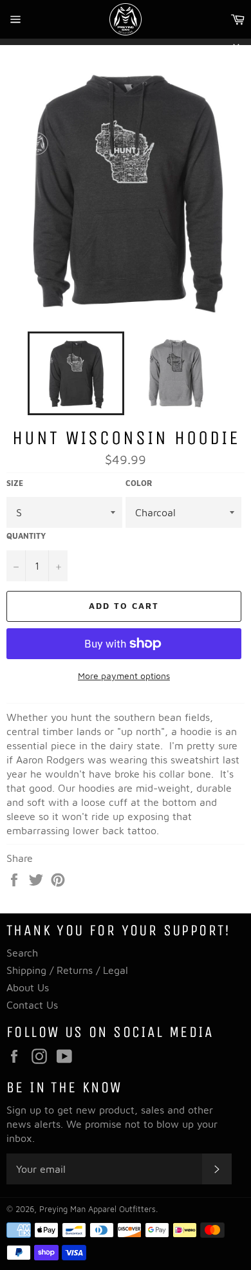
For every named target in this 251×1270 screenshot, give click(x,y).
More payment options (124, 675)
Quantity (26, 536)
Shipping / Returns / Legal (67, 970)
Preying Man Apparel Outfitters (97, 1209)
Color (139, 483)
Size (14, 483)
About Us (27, 987)
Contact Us (32, 1005)
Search (22, 952)
